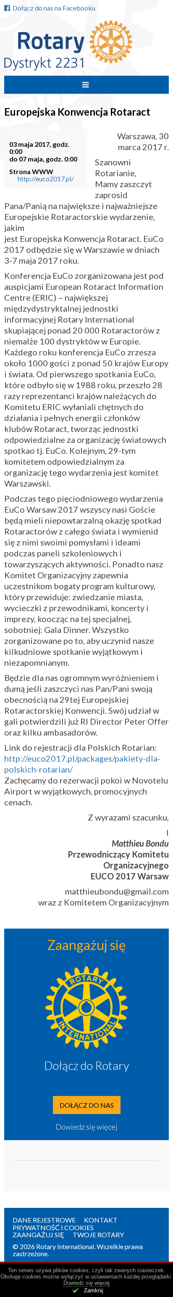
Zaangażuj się (38, 1235)
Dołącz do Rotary (86, 1065)
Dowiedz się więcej (86, 1126)
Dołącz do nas (87, 1105)
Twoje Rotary (98, 1235)
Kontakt (101, 1220)
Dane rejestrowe (44, 1220)
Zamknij (93, 1290)
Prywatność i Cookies (53, 1227)
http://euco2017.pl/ (46, 179)
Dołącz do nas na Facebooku (54, 8)
